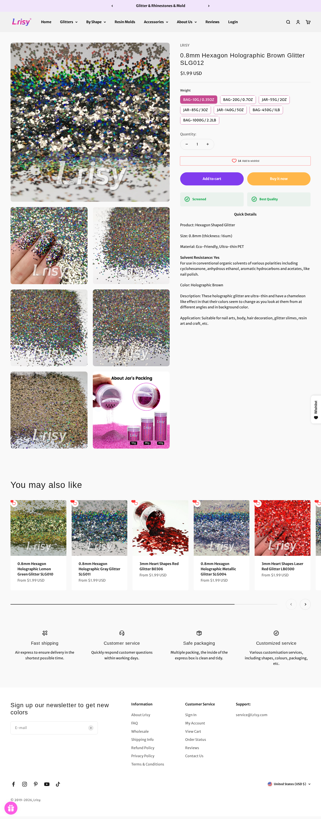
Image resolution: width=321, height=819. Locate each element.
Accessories (154, 21)
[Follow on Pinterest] (36, 784)
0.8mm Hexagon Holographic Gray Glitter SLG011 (99, 569)
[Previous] (112, 6)
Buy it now (279, 178)
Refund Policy (142, 748)
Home (46, 21)
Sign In (191, 715)
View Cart (193, 731)
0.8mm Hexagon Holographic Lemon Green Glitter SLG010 (35, 569)
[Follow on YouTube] (47, 784)
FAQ (134, 723)
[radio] (198, 99)
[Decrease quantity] (186, 144)
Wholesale (140, 731)
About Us (184, 21)
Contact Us (194, 756)
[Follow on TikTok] (58, 784)
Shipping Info (142, 739)
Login (233, 21)
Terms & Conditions (147, 764)
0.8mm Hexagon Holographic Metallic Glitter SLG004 (218, 569)
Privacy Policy (142, 756)
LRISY (185, 45)
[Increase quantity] (207, 144)
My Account (195, 723)
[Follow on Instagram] (25, 784)
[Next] (209, 6)
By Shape (94, 21)
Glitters (66, 21)
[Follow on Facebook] (13, 784)
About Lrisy (140, 715)
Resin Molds (125, 21)
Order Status (195, 739)
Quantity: (188, 134)
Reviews (212, 21)
